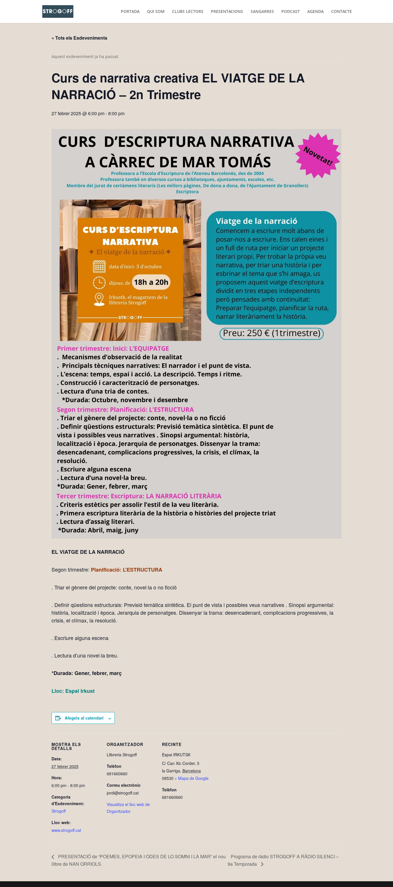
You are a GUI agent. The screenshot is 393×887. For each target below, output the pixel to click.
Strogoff (58, 811)
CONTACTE (341, 11)
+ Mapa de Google (192, 778)
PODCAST (290, 11)
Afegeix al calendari (84, 718)
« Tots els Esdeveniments (79, 37)
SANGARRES (262, 11)
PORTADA (130, 11)
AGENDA (315, 11)
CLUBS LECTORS (187, 11)
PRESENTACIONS (227, 11)
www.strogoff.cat (66, 830)
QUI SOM (156, 11)
